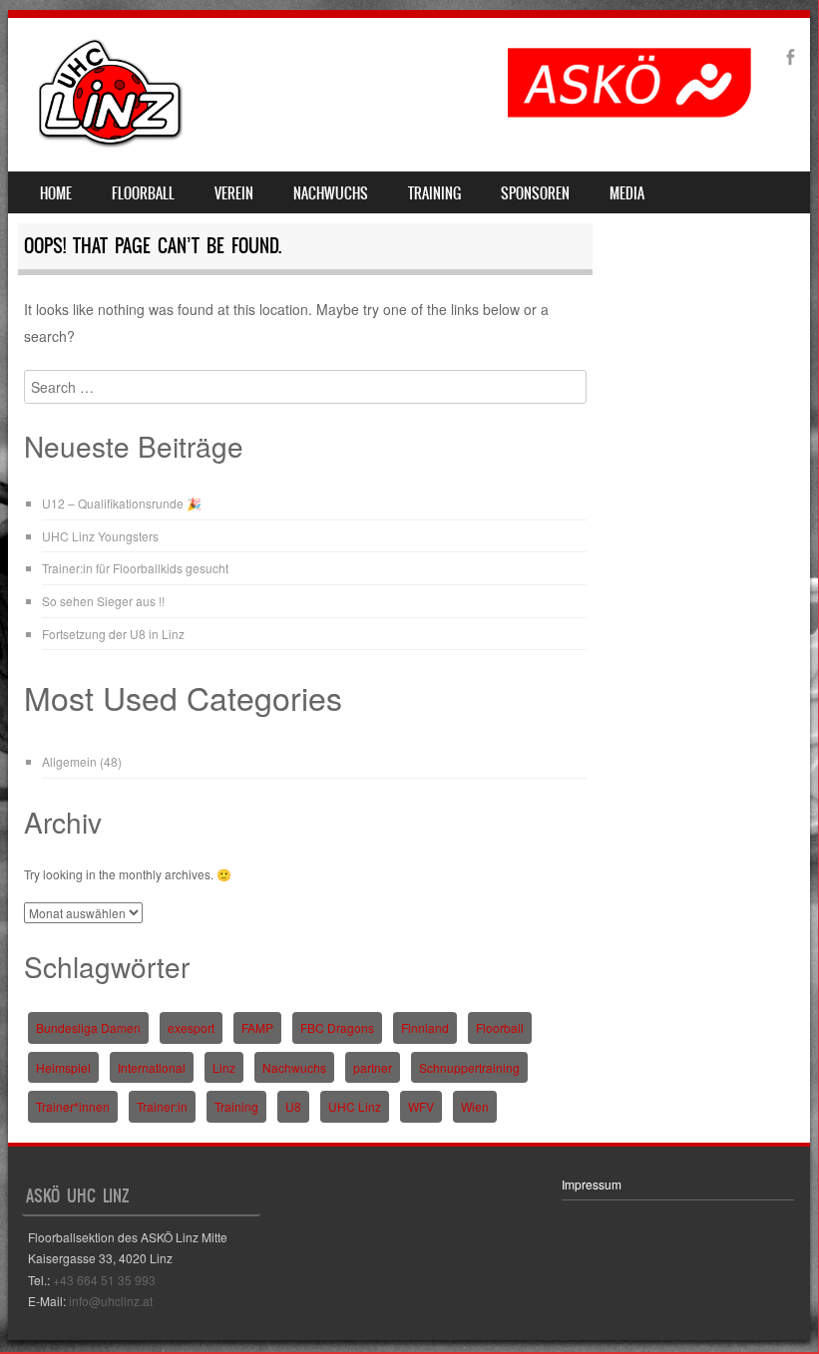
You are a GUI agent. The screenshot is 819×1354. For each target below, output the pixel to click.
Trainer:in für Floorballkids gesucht (135, 567)
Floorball (143, 193)
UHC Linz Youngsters (100, 535)
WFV (421, 1106)
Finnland (425, 1027)
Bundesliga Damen (88, 1027)
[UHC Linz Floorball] (111, 142)
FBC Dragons (337, 1027)
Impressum (591, 1184)
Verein (233, 193)
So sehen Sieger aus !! (103, 600)
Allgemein (69, 761)
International (152, 1067)
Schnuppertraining (469, 1067)
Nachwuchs (330, 193)
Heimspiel (63, 1067)
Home (56, 193)
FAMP (257, 1027)
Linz (223, 1067)
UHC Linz (354, 1106)
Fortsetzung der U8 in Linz (113, 633)
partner (372, 1067)
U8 (293, 1106)
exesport (191, 1027)
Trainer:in (162, 1106)
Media (627, 193)
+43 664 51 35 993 (104, 1279)
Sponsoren (535, 193)
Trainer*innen (73, 1106)
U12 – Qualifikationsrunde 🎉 (122, 503)
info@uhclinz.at (111, 1300)
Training (434, 193)
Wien (475, 1106)
